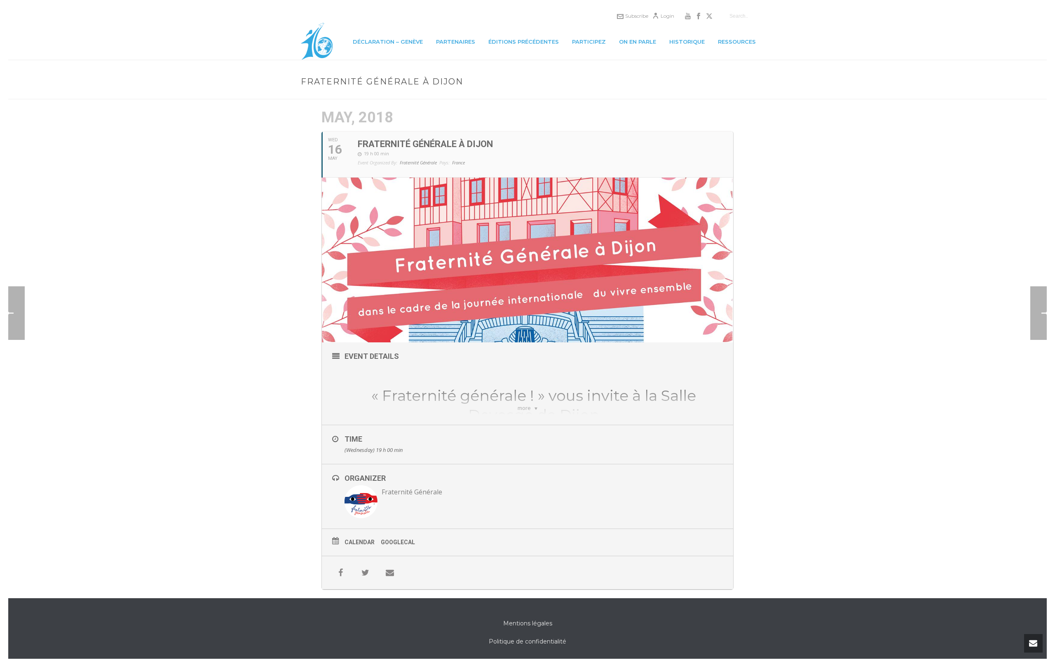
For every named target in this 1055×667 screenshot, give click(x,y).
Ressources (737, 41)
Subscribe (636, 16)
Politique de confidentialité (527, 641)
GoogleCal (398, 542)
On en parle (637, 41)
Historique (687, 41)
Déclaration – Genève (388, 41)
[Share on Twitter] (365, 572)
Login (667, 16)
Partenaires (455, 41)
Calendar (360, 542)
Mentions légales (527, 623)
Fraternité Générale (412, 491)
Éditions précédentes (523, 41)
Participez (589, 41)
